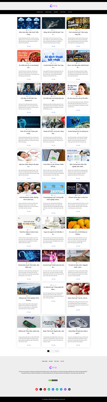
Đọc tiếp (29, 46)
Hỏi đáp (56, 12)
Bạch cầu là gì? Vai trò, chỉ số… (78, 298)
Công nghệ (48, 12)
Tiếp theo (57, 351)
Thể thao (62, 12)
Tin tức (70, 12)
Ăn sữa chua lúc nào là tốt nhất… (78, 98)
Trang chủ (40, 12)
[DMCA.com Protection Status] (53, 381)
